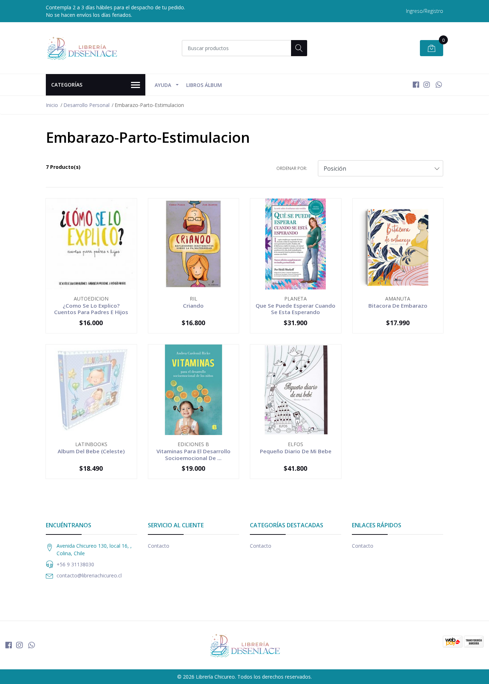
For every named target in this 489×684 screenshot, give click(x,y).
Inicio (52, 105)
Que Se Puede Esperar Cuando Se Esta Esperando (295, 309)
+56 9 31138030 (75, 564)
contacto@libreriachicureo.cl (89, 575)
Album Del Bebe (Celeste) (91, 451)
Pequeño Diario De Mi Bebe (295, 451)
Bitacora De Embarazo (397, 305)
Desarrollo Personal (86, 105)
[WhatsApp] (438, 84)
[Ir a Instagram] (426, 84)
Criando (193, 305)
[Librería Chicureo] (81, 48)
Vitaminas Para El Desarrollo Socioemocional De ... (193, 454)
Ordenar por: (291, 168)
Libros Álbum (204, 85)
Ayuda (163, 85)
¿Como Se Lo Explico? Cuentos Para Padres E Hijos (91, 309)
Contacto (158, 545)
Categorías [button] (66, 84)
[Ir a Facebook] (416, 84)
